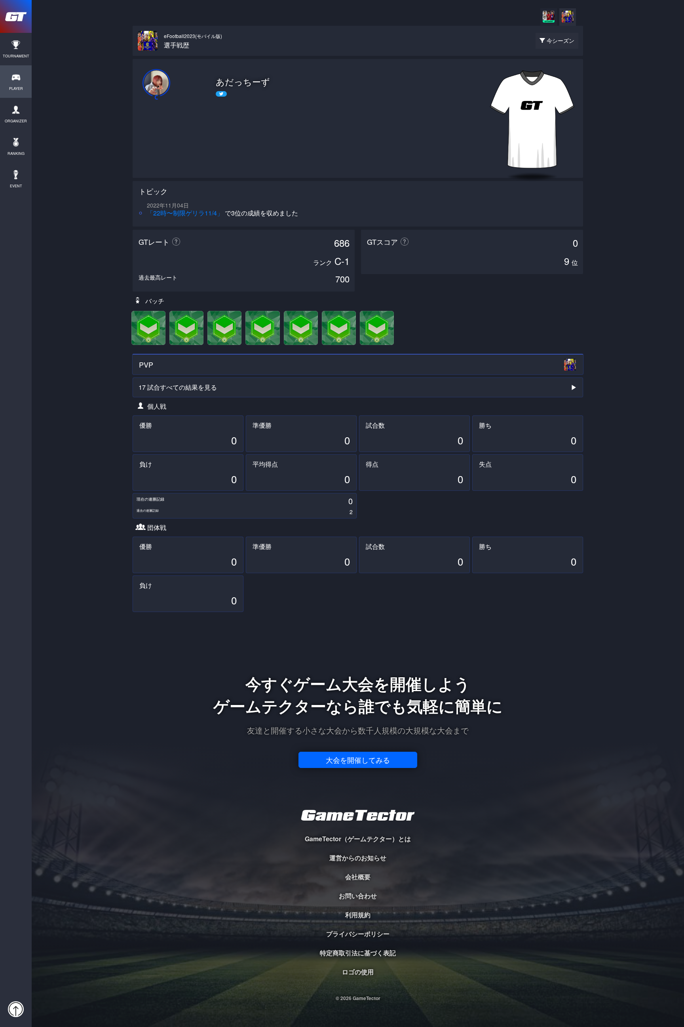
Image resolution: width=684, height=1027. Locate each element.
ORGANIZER (16, 121)
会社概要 (357, 876)
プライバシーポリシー (358, 933)
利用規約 (357, 914)
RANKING (16, 153)
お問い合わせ (358, 895)
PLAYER (16, 88)
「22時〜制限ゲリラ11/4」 (185, 212)
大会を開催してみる (358, 760)
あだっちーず (243, 82)
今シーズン (560, 40)
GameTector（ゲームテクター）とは (358, 838)
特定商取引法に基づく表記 (358, 952)
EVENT (16, 186)
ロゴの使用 (358, 971)
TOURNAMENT (16, 56)
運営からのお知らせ (357, 857)
